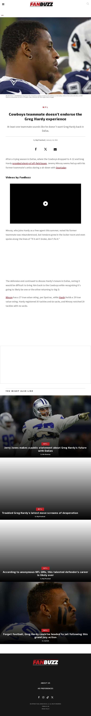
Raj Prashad (40, 140)
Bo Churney (46, 454)
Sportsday (61, 167)
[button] (3, 4)
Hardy (62, 297)
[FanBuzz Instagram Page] (43, 697)
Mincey (9, 297)
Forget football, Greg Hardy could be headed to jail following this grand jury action (45, 636)
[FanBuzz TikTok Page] (48, 697)
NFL (2, 15)
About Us (45, 683)
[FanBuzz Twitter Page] (52, 697)
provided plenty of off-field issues (29, 163)
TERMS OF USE (45, 706)
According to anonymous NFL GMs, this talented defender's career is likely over (45, 573)
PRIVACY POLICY (45, 709)
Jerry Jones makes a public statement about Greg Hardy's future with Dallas (45, 449)
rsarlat (46, 641)
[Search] (88, 4)
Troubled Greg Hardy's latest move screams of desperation (40, 512)
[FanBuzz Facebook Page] (38, 697)
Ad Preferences (45, 688)
